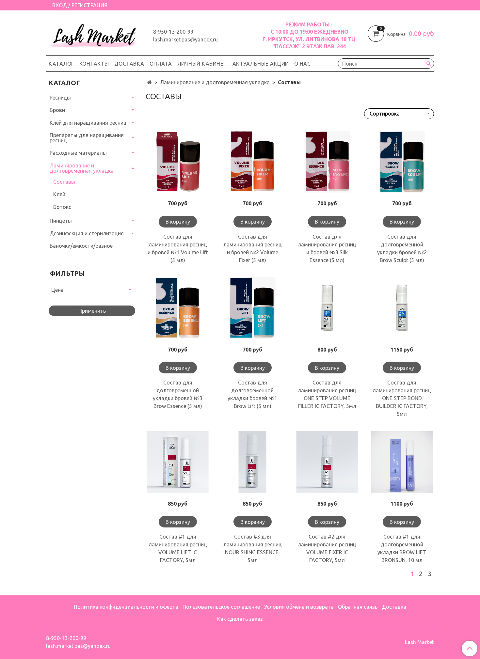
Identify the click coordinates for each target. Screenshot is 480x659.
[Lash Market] (94, 34)
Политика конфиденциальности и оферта (126, 607)
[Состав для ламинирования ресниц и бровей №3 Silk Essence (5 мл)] (327, 162)
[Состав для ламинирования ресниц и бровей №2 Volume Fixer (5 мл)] (252, 162)
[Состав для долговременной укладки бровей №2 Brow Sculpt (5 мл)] (402, 162)
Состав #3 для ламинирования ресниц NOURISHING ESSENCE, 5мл (252, 548)
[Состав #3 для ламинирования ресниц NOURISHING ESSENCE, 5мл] (252, 462)
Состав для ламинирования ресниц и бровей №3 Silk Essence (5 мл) (327, 248)
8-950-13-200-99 (173, 32)
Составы (64, 182)
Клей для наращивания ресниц (88, 123)
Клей (59, 194)
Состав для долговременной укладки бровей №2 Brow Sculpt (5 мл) (402, 248)
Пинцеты (61, 221)
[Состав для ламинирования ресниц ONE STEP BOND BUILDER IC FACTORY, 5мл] (402, 308)
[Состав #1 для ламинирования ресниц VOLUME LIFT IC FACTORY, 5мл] (178, 462)
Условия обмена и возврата (299, 607)
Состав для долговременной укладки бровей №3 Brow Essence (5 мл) (177, 394)
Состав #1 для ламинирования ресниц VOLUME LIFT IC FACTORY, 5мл (178, 548)
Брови (57, 110)
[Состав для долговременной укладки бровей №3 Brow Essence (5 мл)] (178, 308)
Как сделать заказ (240, 619)
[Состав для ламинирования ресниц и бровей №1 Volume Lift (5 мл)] (178, 162)
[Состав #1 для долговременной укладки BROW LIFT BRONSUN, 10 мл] (402, 462)
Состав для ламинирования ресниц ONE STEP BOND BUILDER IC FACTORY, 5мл (402, 398)
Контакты (94, 64)
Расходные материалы (78, 153)
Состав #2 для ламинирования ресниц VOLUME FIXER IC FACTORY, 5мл (327, 548)
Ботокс (62, 207)
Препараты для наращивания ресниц (87, 137)
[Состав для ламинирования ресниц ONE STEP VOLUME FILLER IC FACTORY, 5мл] (327, 308)
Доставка (129, 64)
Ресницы (60, 98)
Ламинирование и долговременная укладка (215, 82)
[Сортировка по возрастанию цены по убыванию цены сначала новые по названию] (399, 113)
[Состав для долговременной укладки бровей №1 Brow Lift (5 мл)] (252, 308)
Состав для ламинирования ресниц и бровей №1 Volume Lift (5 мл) (178, 248)
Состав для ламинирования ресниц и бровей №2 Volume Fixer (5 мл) (252, 248)
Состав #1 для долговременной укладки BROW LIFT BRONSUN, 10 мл (401, 548)
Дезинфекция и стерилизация (87, 233)
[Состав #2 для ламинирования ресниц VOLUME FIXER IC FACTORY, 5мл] (327, 462)
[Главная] (149, 82)
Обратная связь (357, 607)
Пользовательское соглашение (221, 607)
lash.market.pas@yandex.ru (185, 39)
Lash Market (419, 642)
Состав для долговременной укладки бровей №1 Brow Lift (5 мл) (252, 394)
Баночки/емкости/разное (81, 246)
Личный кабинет (202, 64)
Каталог (61, 64)
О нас (302, 64)
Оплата (161, 64)
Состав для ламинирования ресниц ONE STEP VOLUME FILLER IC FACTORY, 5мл (327, 394)
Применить (92, 311)
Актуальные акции (260, 64)
